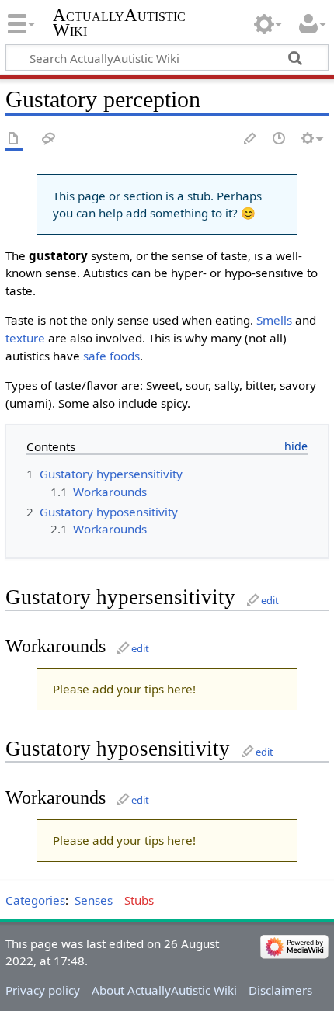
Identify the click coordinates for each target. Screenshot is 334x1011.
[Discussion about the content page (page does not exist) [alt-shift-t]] (48, 139)
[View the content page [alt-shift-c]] (14, 139)
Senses (94, 900)
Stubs (139, 900)
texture (25, 338)
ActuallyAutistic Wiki (119, 22)
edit (270, 600)
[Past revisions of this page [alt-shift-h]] (279, 139)
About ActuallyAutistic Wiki (164, 990)
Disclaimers (280, 990)
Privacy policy (42, 990)
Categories (35, 900)
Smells (274, 320)
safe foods (111, 355)
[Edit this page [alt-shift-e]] (250, 139)
